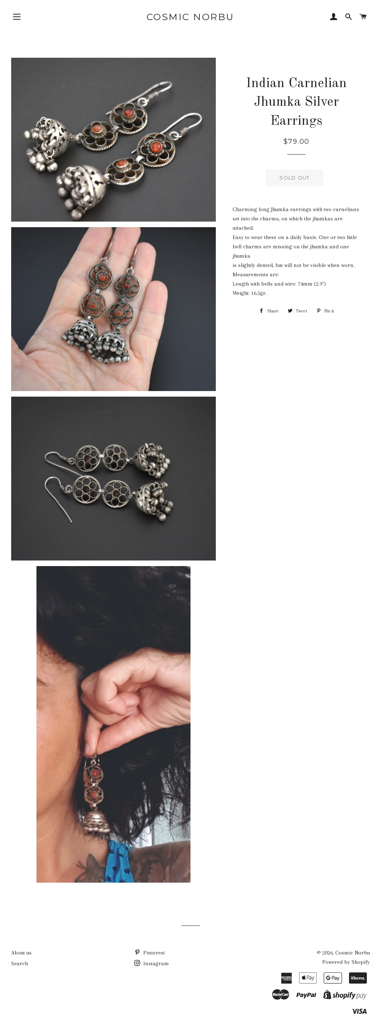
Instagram (155, 963)
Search (19, 963)
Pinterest (153, 952)
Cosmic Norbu (190, 16)
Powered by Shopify (346, 962)
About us (21, 952)
